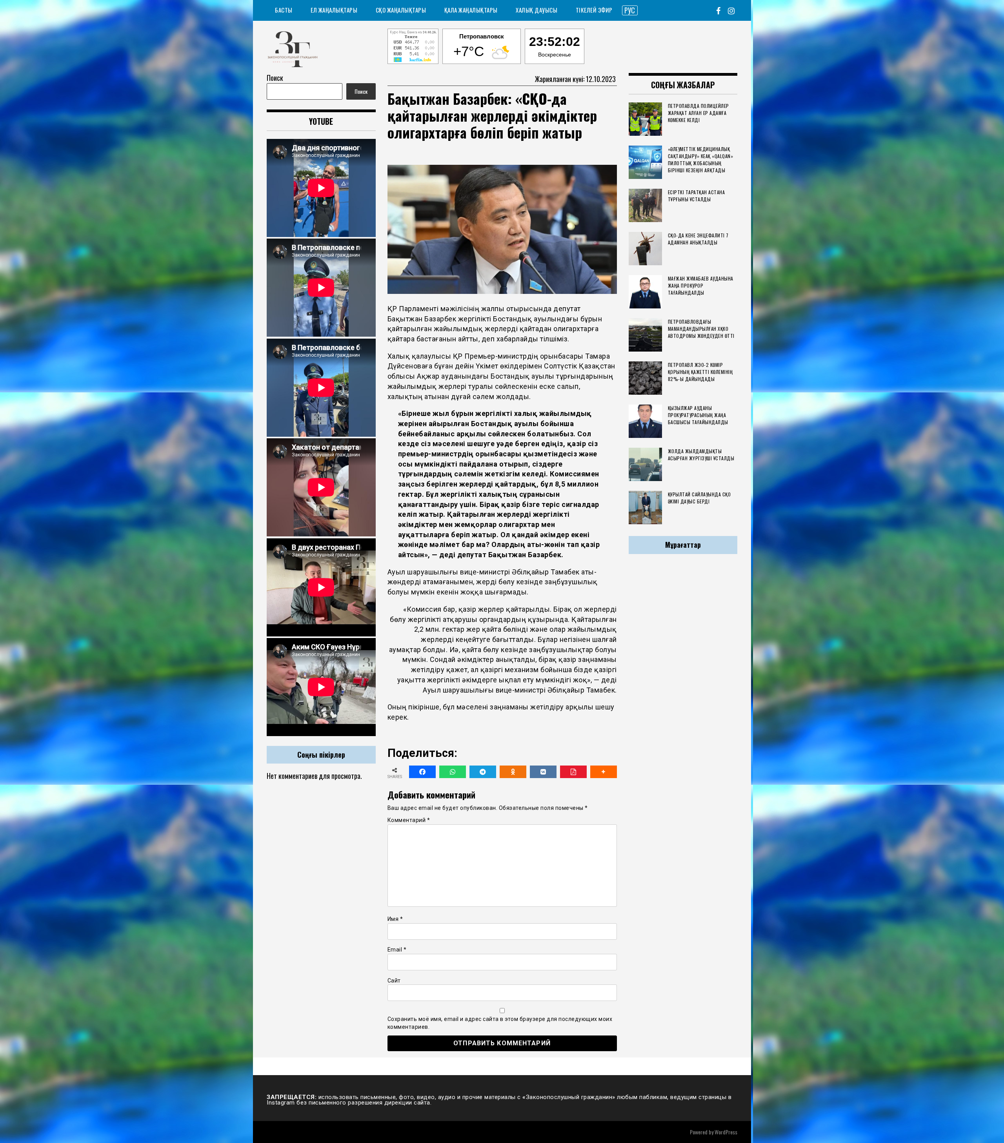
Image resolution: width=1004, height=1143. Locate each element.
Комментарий (408, 820)
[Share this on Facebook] (422, 772)
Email (397, 949)
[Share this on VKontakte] (543, 772)
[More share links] (603, 772)
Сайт (394, 980)
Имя (395, 919)
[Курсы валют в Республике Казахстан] (412, 47)
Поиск (275, 78)
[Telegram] (482, 772)
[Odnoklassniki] (513, 772)
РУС (629, 10)
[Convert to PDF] (573, 772)
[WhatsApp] (452, 772)
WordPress (726, 1132)
